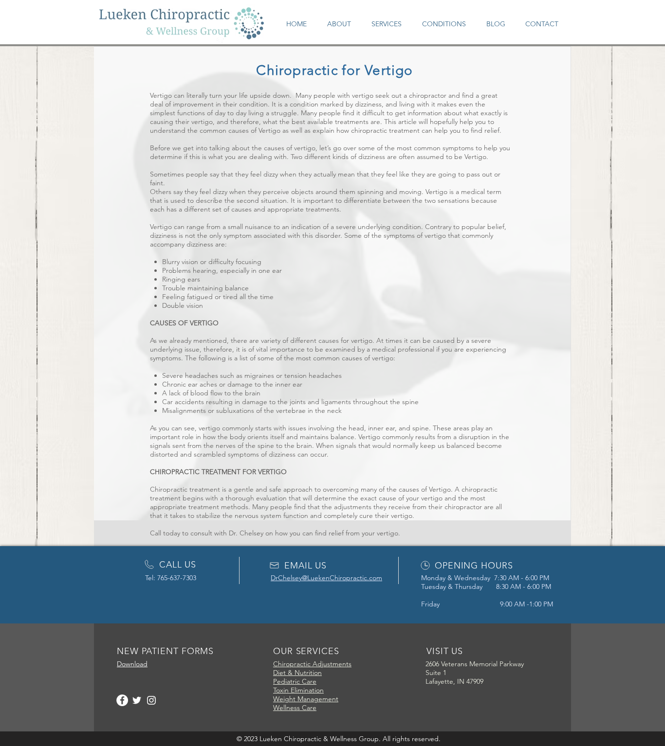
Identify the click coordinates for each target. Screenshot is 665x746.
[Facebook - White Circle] (122, 700)
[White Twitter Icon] (137, 700)
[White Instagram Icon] (151, 700)
